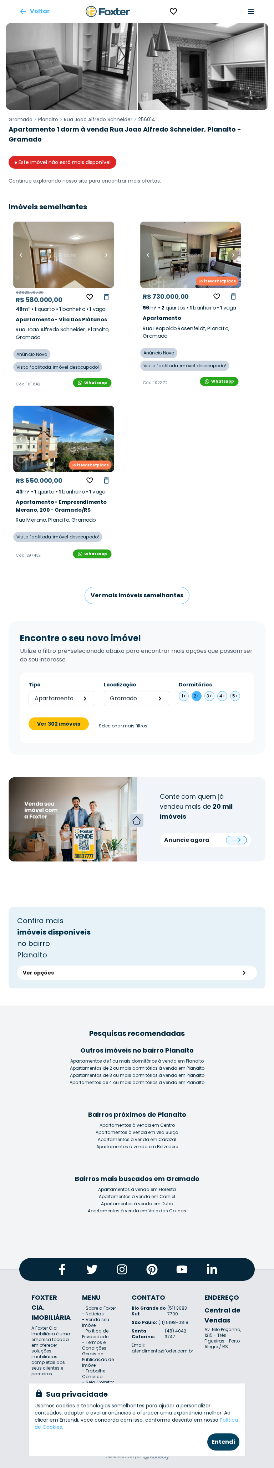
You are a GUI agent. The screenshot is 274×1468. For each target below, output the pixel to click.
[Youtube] (182, 1269)
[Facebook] (62, 1269)
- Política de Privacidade (95, 1334)
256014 (146, 119)
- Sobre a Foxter (99, 1308)
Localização (120, 684)
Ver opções (38, 972)
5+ (235, 696)
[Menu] (251, 11)
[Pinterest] (152, 1269)
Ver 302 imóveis (58, 723)
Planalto (48, 119)
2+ (196, 696)
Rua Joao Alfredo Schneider (98, 119)
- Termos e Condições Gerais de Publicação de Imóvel (98, 1353)
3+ (209, 696)
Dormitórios (195, 684)
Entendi (223, 1442)
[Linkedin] (212, 1269)
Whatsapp (95, 382)
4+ (222, 696)
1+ (184, 696)
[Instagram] (122, 1269)
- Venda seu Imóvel (95, 1322)
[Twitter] (92, 1269)
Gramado (20, 119)
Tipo (35, 684)
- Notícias (93, 1314)
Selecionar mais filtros (123, 726)
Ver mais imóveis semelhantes (137, 595)
